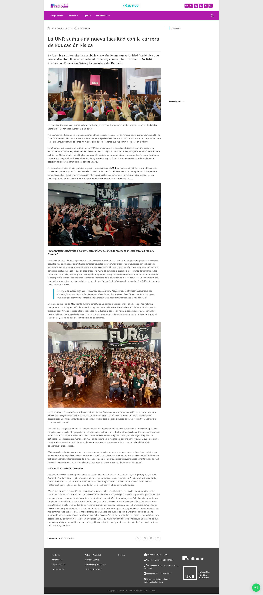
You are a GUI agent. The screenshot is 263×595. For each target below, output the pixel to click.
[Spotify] (196, 6)
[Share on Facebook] (145, 538)
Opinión (87, 16)
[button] (256, 587)
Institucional (101, 16)
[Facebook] (210, 6)
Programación (57, 16)
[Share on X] (138, 538)
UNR (114, 168)
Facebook (176, 28)
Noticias (72, 16)
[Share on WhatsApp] (158, 538)
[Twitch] (191, 6)
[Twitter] (206, 6)
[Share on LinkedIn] (151, 538)
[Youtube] (187, 6)
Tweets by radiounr (177, 101)
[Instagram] (201, 6)
